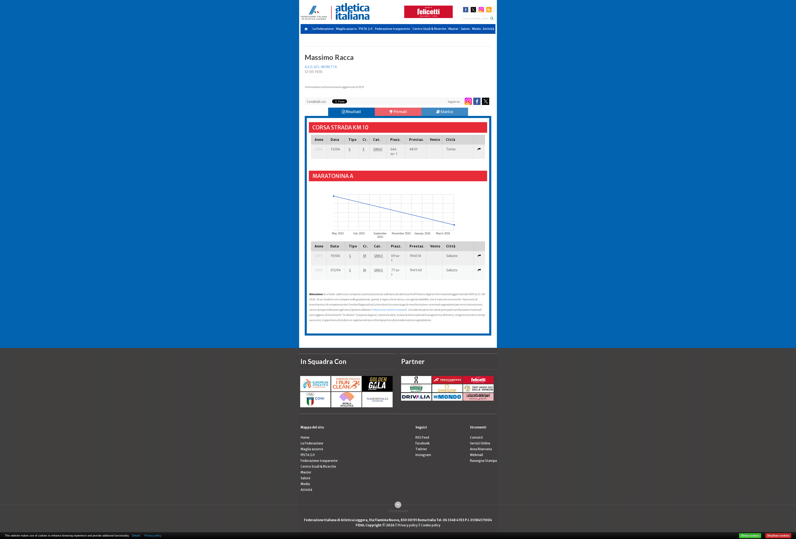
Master (453, 29)
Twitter (421, 449)
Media (476, 29)
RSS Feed (422, 437)
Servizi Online (480, 443)
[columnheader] (319, 139)
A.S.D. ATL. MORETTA (321, 67)
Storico (446, 111)
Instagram (423, 455)
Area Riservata (481, 449)
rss (488, 9)
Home (305, 437)
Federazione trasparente (392, 29)
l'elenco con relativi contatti (388, 309)
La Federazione (323, 29)
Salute (465, 29)
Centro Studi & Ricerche (429, 29)
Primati (400, 111)
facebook (465, 9)
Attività (488, 29)
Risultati (353, 111)
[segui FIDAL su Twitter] (485, 101)
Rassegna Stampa (483, 461)
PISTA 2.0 (366, 29)
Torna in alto (398, 511)
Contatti (476, 437)
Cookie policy (430, 525)
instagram (481, 9)
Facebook (422, 443)
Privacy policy (408, 525)
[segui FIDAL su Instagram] (468, 101)
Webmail (476, 455)
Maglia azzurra (346, 29)
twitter (473, 9)
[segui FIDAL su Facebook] (477, 101)
